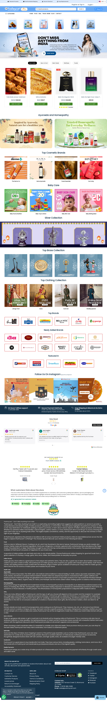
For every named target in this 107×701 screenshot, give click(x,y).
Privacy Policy (34, 676)
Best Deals (55, 63)
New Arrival (44, 63)
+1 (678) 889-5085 (66, 686)
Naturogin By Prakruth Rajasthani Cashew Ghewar (91, 97)
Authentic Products (11, 679)
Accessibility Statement (13, 686)
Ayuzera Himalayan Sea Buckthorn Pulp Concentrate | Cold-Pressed (66, 97)
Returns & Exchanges (12, 684)
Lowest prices (9, 681)
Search (81, 9)
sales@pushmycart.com (67, 688)
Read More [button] (8, 441)
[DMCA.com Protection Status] (79, 675)
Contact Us (8, 674)
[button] (52, 483)
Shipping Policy (35, 684)
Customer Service (11, 676)
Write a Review (97, 425)
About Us (33, 674)
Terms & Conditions (36, 679)
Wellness (66, 63)
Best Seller (32, 63)
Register (74, 5)
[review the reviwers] (33, 430)
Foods (76, 63)
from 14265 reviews (52, 461)
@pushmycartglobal (66, 374)
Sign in (82, 5)
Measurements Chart (37, 681)
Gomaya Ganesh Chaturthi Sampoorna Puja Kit (16, 97)
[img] (53, 459)
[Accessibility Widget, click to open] (104, 491)
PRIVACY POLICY (19, 697)
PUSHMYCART (16, 9)
